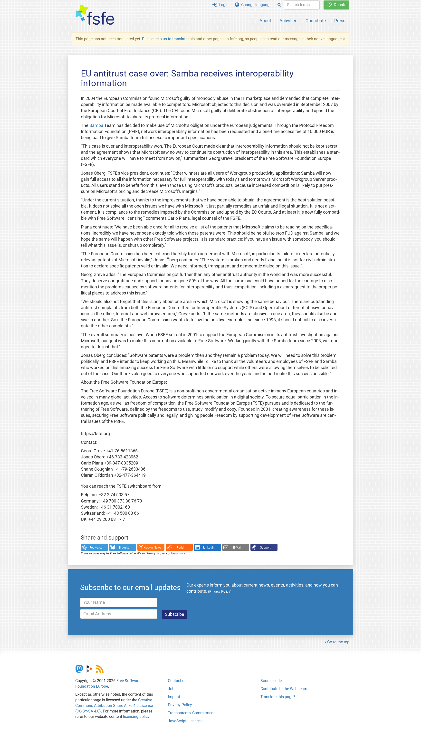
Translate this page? (277, 696)
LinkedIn (209, 547)
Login (223, 4)
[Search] (279, 5)
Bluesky (124, 547)
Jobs (172, 688)
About (265, 20)
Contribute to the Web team (283, 688)
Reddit (180, 547)
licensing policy (136, 716)
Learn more (178, 553)
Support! (265, 547)
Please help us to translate (164, 39)
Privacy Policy (180, 705)
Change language (255, 4)
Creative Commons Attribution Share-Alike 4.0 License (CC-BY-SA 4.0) (114, 705)
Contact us (177, 680)
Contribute (316, 20)
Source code (271, 680)
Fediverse (96, 547)
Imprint (174, 696)
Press (339, 20)
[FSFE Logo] (95, 15)
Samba (96, 125)
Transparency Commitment (191, 713)
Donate (339, 4)
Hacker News (152, 547)
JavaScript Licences (185, 721)
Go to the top (338, 642)
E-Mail (237, 547)
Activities (288, 20)
